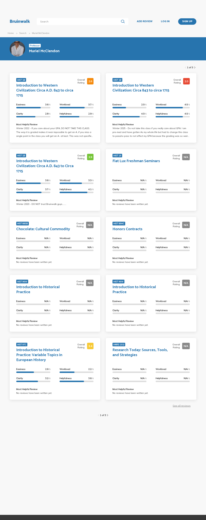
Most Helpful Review (26, 124)
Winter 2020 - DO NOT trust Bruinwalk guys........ (41, 204)
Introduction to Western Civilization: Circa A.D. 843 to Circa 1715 (45, 166)
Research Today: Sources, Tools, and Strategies (140, 352)
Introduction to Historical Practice (38, 289)
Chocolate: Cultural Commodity (43, 229)
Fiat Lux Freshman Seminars (136, 161)
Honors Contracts (127, 229)
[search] (78, 21)
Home (11, 33)
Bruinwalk (20, 21)
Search (22, 33)
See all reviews (182, 405)
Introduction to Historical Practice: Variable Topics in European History (39, 355)
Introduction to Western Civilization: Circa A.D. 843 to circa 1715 (44, 90)
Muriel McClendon (40, 33)
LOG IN (165, 21)
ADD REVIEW (144, 21)
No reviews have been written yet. (130, 204)
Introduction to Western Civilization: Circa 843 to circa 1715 (140, 88)
